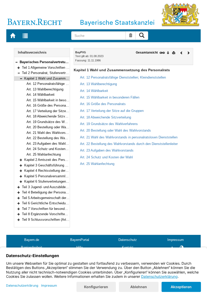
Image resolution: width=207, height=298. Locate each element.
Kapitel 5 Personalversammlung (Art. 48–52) (56, 176)
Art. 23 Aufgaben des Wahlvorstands (53, 143)
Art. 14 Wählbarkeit (41, 94)
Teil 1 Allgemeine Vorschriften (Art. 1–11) (51, 67)
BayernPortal (79, 240)
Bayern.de (31, 240)
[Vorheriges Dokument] (181, 52)
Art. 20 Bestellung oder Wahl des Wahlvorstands (62, 127)
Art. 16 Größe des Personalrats (49, 105)
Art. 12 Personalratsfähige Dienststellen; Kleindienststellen (69, 84)
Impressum (175, 240)
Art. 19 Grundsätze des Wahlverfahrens (55, 122)
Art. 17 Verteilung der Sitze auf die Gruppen (58, 111)
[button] (16, 62)
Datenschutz (127, 240)
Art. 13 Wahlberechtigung (45, 89)
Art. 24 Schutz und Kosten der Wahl (53, 149)
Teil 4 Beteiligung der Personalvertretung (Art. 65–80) (60, 192)
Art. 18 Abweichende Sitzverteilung (52, 116)
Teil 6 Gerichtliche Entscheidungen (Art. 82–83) (56, 203)
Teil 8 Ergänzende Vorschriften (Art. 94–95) (53, 214)
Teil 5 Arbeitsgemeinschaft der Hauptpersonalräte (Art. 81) (64, 198)
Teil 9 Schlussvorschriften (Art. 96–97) (50, 219)
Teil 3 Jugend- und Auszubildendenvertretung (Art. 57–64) (64, 187)
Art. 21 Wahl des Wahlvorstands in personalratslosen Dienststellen (128, 137)
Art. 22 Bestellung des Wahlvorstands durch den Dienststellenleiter (129, 144)
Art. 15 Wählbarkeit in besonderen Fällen (56, 100)
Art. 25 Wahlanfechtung (44, 154)
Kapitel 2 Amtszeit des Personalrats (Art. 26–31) (59, 160)
